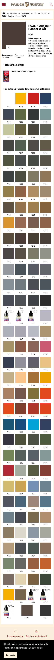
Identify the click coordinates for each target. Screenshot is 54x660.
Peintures (25, 14)
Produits (13, 14)
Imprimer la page (19, 56)
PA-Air (44, 14)
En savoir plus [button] (36, 648)
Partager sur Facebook (7, 56)
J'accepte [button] (10, 655)
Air (35, 14)
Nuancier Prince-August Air (24, 71)
